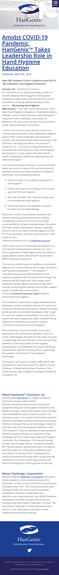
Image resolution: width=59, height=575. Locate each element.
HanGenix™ (23, 397)
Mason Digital (43, 569)
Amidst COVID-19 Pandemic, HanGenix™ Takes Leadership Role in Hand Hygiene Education (27, 52)
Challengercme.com (40, 240)
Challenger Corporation (31, 476)
